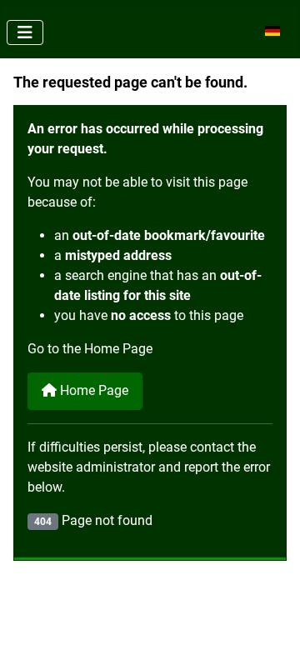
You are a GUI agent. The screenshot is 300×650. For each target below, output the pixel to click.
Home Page (92, 390)
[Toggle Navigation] (25, 32)
